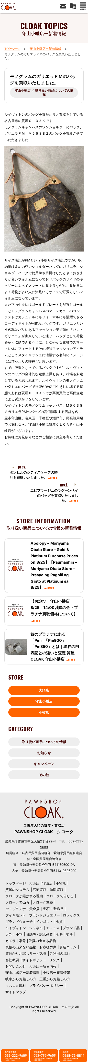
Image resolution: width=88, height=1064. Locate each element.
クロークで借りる (60, 896)
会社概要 (12, 960)
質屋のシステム (17, 889)
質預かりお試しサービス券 (25, 953)
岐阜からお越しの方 (20, 979)
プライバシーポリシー (46, 985)
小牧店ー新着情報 (56, 973)
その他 (44, 775)
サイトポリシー (34, 960)
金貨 (59, 921)
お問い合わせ (15, 966)
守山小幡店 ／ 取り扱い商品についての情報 (44, 92)
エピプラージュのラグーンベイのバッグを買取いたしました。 (54, 495)
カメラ (10, 941)
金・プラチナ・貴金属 (22, 909)
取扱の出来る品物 (42, 941)
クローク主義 (43, 902)
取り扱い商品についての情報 (44, 742)
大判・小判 (13, 934)
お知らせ (44, 753)
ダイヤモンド (15, 915)
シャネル (36, 928)
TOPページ (12, 49)
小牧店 (44, 712)
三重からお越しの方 (54, 979)
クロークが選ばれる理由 (24, 896)
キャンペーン (44, 764)
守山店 (47, 883)
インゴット (44, 921)
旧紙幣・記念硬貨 (39, 934)
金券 (59, 934)
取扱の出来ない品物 (20, 947)
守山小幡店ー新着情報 (45, 49)
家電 (22, 941)
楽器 (69, 934)
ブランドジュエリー (44, 915)
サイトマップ (15, 992)
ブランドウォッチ (19, 921)
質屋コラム (68, 947)
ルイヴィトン (15, 928)
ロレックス (71, 915)
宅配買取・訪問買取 (48, 889)
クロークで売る (17, 902)
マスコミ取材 (15, 985)
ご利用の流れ (60, 953)
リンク (54, 960)
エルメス (52, 928)
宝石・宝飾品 (53, 909)
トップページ (15, 883)
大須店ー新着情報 (42, 966)
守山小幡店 (44, 701)
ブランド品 (71, 928)
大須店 (44, 690)
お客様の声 (47, 947)
